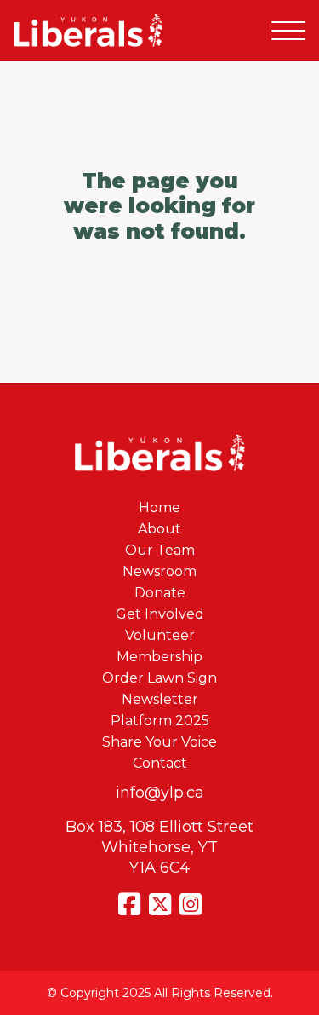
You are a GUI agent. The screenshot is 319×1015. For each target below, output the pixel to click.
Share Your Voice (159, 742)
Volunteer (160, 635)
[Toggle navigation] (288, 30)
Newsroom (159, 571)
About (159, 529)
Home (159, 507)
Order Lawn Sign (159, 678)
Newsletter (160, 699)
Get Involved (160, 614)
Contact (160, 763)
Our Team (160, 550)
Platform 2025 (160, 720)
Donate (159, 593)
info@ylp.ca (160, 792)
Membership (159, 657)
